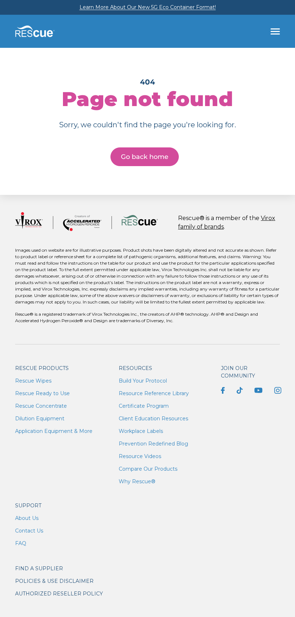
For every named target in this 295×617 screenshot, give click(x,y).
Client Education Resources (153, 418)
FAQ (20, 543)
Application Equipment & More (53, 431)
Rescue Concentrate (41, 406)
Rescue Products (42, 368)
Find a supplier (39, 568)
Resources (135, 368)
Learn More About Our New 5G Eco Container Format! (148, 7)
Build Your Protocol (143, 381)
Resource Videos (140, 456)
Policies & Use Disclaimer (54, 581)
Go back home (144, 157)
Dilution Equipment (39, 418)
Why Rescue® (137, 481)
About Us (26, 518)
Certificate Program (144, 406)
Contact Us (29, 530)
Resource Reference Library (154, 393)
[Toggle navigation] (275, 31)
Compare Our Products (148, 469)
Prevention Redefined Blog (153, 443)
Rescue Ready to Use (42, 393)
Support (28, 505)
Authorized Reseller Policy (59, 593)
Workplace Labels (141, 431)
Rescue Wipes (33, 381)
